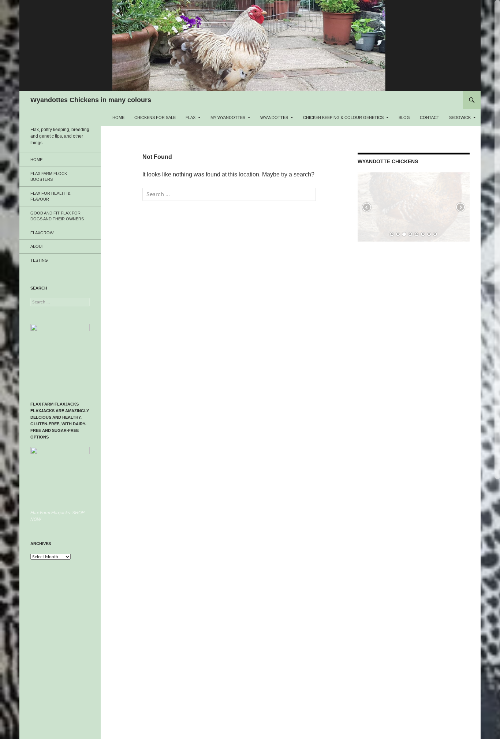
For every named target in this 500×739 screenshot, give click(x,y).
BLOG (404, 117)
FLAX (190, 117)
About (37, 246)
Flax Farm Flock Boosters (48, 176)
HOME (118, 117)
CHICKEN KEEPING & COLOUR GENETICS (343, 117)
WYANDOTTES (274, 117)
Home (36, 159)
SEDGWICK (460, 117)
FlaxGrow (41, 233)
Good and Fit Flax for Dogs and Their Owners (57, 216)
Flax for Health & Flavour (50, 196)
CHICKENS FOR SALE (155, 117)
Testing (39, 260)
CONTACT (429, 117)
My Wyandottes (227, 117)
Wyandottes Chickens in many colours (90, 100)
